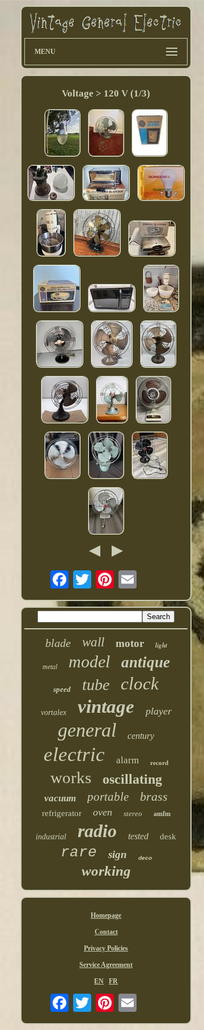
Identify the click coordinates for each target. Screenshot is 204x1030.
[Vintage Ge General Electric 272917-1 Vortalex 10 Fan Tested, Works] (64, 400)
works (70, 777)
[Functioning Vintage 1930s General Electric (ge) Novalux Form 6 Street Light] (51, 184)
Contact (106, 932)
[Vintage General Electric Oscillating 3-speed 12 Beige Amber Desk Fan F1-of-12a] (153, 400)
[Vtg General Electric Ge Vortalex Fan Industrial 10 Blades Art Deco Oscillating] (112, 400)
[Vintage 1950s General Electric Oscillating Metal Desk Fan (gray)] (106, 512)
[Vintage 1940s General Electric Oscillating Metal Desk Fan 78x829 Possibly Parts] (150, 456)
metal (49, 667)
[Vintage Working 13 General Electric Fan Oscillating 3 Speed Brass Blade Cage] (97, 234)
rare (79, 852)
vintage (106, 706)
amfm (162, 814)
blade (58, 643)
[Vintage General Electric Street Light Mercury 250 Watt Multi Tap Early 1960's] (62, 134)
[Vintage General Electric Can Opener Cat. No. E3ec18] (150, 134)
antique (145, 662)
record (159, 762)
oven (102, 812)
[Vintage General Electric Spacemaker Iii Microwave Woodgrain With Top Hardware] (111, 299)
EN (99, 981)
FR (113, 981)
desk (168, 836)
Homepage (106, 915)
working (106, 870)
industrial (51, 837)
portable (108, 797)
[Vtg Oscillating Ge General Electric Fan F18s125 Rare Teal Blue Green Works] (106, 456)
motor (130, 643)
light (161, 645)
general (87, 730)
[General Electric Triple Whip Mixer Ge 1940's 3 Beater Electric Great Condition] (51, 234)
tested (138, 836)
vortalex (53, 712)
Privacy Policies (106, 948)
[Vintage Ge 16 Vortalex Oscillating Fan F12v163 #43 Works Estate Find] (62, 456)
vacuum (60, 798)
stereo (133, 813)
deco (145, 858)
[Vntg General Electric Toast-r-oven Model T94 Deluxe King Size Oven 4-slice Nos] (106, 184)
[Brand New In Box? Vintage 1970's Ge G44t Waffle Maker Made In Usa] (56, 289)
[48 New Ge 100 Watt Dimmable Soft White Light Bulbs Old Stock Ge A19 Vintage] (161, 184)
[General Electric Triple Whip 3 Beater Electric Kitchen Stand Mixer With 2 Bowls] (161, 289)
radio (97, 831)
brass (154, 796)
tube (95, 684)
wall (93, 642)
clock (140, 683)
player (159, 711)
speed (62, 689)
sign (117, 854)
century (141, 736)
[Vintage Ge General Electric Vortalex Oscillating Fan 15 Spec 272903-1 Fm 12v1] (111, 345)
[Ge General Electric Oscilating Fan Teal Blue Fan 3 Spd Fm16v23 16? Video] (106, 134)
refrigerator (62, 813)
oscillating (132, 779)
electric (74, 754)
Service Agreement (106, 965)
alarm (127, 760)
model (89, 661)
